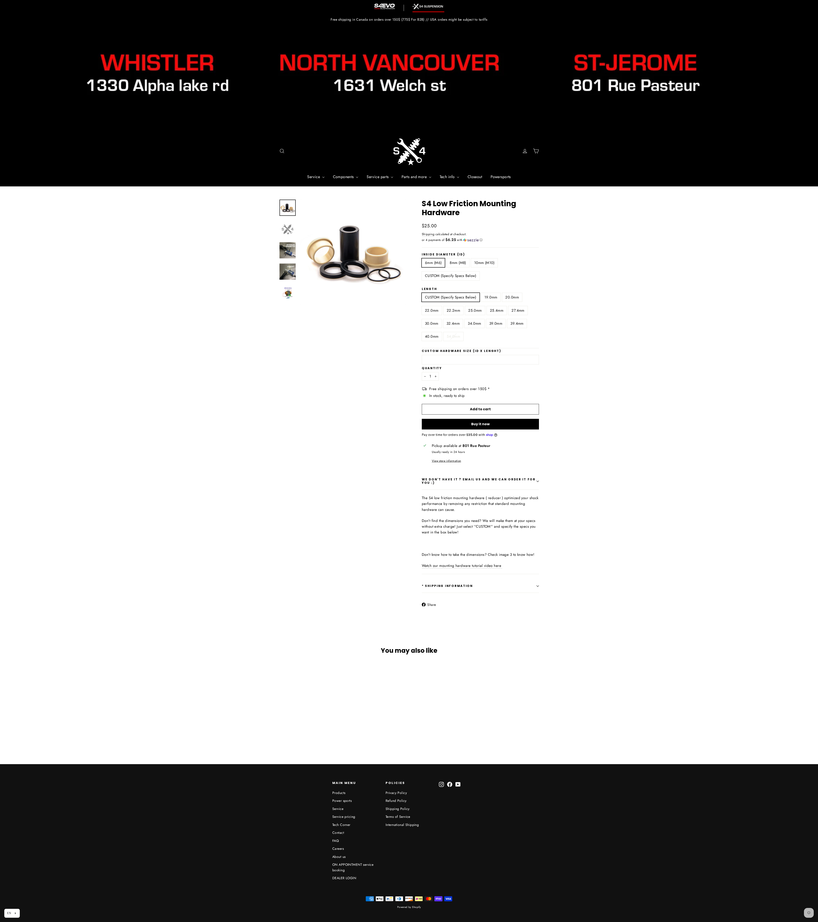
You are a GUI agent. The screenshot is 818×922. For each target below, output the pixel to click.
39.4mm (517, 323)
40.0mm (432, 336)
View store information (446, 461)
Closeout (475, 177)
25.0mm (475, 310)
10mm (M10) (484, 262)
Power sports (342, 800)
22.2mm (453, 310)
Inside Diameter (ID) (443, 254)
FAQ (335, 840)
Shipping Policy (397, 808)
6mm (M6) (433, 262)
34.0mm (474, 323)
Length (429, 289)
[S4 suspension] (428, 6)
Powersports (501, 177)
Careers (338, 848)
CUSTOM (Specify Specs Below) (450, 275)
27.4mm (517, 310)
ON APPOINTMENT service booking (352, 867)
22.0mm (432, 310)
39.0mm (496, 323)
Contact (338, 832)
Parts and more (415, 177)
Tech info (448, 177)
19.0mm (490, 297)
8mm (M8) (458, 262)
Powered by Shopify (409, 907)
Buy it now (480, 424)
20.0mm (512, 297)
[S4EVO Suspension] (384, 6)
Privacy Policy (396, 792)
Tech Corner (341, 824)
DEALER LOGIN (344, 878)
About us (339, 856)
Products (338, 792)
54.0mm (453, 336)
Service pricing (343, 816)
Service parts (378, 177)
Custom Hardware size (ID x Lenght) (461, 351)
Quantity (432, 368)
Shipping (428, 234)
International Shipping (402, 824)
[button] (480, 240)
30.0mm (431, 323)
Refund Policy (396, 800)
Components (344, 177)
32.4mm (453, 323)
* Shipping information (447, 586)
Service (314, 177)
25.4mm (497, 310)
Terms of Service (398, 816)
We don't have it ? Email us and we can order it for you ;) (479, 481)
